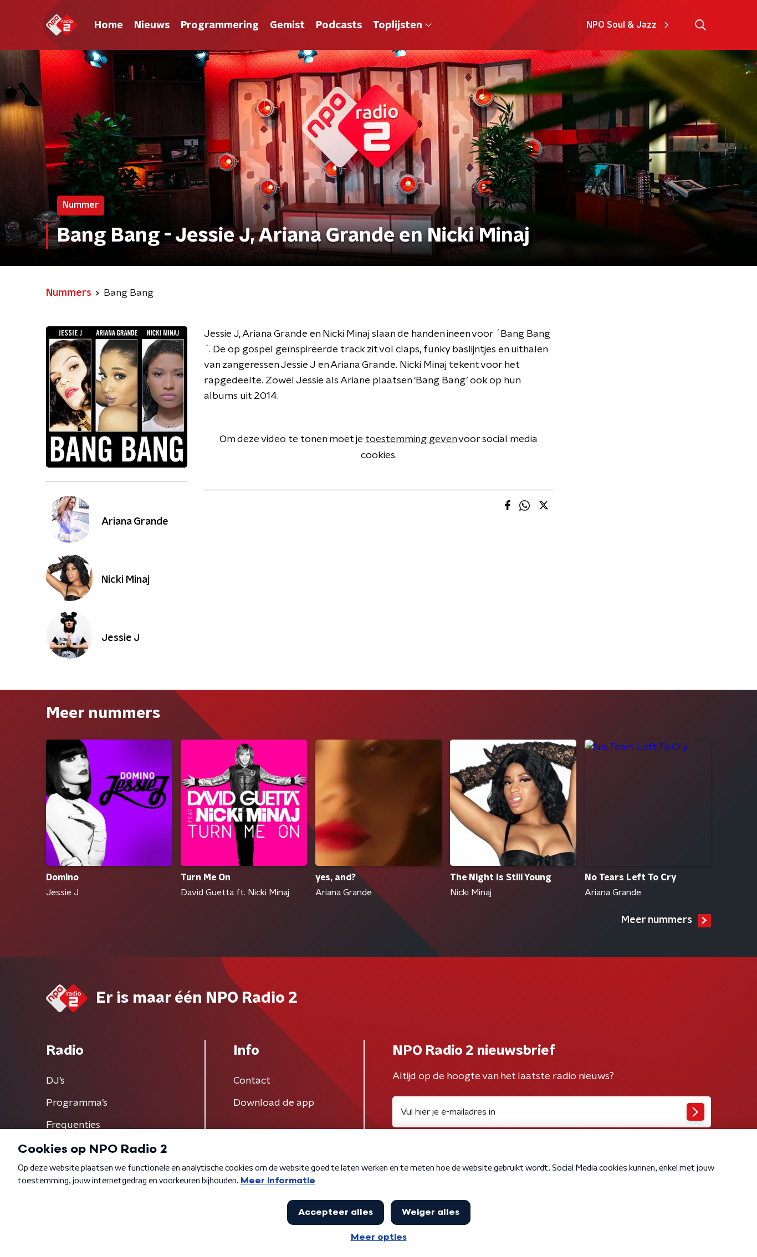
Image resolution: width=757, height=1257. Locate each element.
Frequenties (73, 1125)
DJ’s (55, 1081)
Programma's (77, 1103)
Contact (251, 1081)
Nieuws (152, 25)
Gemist (287, 25)
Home (108, 25)
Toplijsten (397, 25)
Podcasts (339, 25)
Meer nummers (656, 920)
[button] (700, 25)
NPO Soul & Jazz (621, 24)
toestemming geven (411, 439)
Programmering (220, 25)
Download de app (273, 1103)
